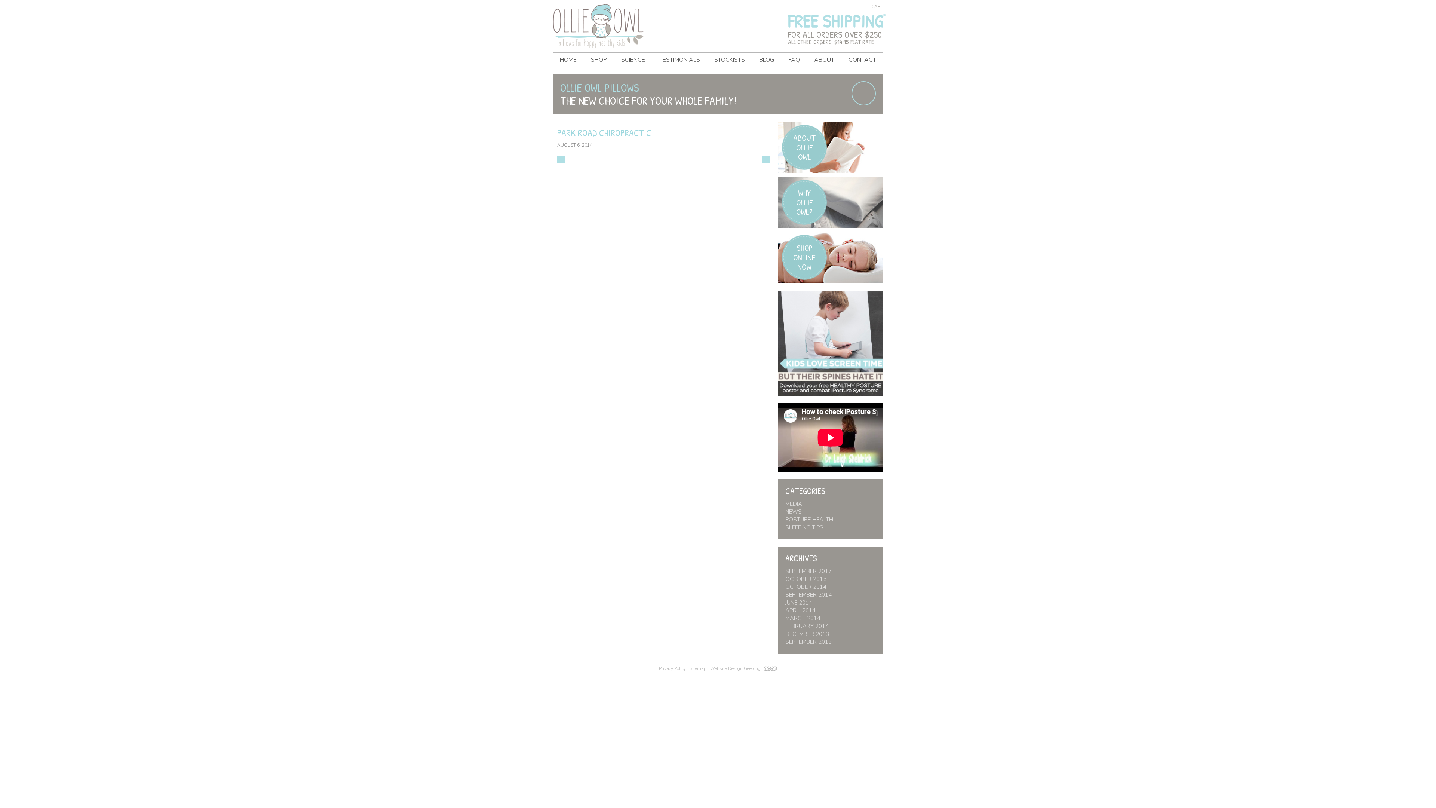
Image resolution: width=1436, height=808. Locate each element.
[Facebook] (864, 93)
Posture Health (809, 519)
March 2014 (802, 618)
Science (633, 60)
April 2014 (800, 610)
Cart (877, 7)
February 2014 (807, 626)
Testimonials (679, 60)
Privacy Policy (672, 668)
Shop (599, 60)
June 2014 (798, 602)
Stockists (729, 60)
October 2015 (805, 579)
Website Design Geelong (736, 668)
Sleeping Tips (804, 527)
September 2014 (808, 595)
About (824, 60)
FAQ (794, 60)
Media (793, 504)
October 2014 (805, 587)
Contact (862, 60)
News (793, 511)
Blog (766, 60)
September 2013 (808, 642)
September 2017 (808, 571)
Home (568, 60)
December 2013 (807, 634)
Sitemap (698, 668)
